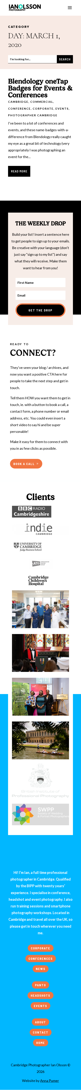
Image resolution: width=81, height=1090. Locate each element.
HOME (40, 1043)
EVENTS (40, 1006)
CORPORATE (40, 948)
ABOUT (40, 1022)
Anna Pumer (49, 1080)
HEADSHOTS (40, 995)
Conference (19, 108)
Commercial (41, 101)
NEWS (40, 969)
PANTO (40, 985)
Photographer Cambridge (32, 115)
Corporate (43, 108)
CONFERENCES (41, 958)
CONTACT (40, 1032)
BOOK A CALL (24, 464)
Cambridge (18, 101)
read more (19, 171)
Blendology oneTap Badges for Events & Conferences (40, 88)
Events (62, 108)
